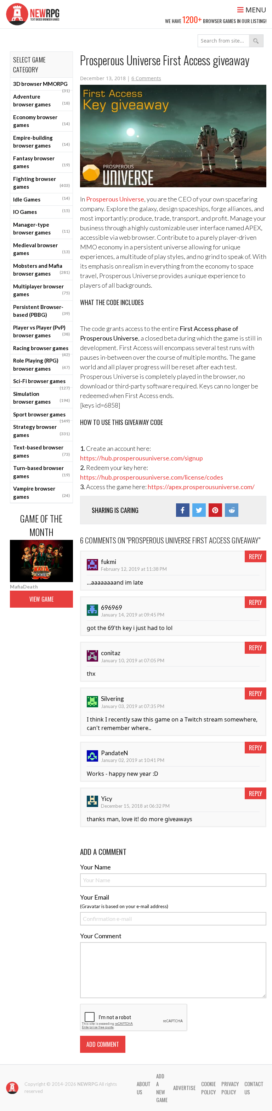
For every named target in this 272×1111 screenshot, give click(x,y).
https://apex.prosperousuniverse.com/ (201, 487)
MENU (255, 10)
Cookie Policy (208, 1088)
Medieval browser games (41, 249)
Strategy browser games (41, 431)
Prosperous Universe (115, 199)
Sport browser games (41, 416)
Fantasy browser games (41, 162)
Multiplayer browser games (41, 290)
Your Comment (100, 936)
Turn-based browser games (41, 472)
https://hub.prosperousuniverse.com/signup (141, 458)
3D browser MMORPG (41, 85)
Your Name (95, 867)
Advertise (184, 1087)
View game (41, 599)
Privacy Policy (230, 1088)
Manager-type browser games (41, 228)
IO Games (41, 211)
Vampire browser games (41, 492)
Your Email (94, 897)
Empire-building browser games (41, 141)
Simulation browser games (41, 398)
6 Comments (146, 78)
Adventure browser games (41, 100)
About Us (144, 1088)
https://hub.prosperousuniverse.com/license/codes (151, 477)
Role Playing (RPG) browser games (41, 364)
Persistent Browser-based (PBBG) (41, 311)
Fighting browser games (41, 183)
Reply (255, 556)
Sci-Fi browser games (41, 383)
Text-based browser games (41, 451)
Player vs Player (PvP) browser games (41, 331)
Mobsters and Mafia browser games (41, 269)
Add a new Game (162, 1088)
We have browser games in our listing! (215, 19)
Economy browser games (41, 121)
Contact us (254, 1088)
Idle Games (41, 199)
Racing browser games (41, 350)
